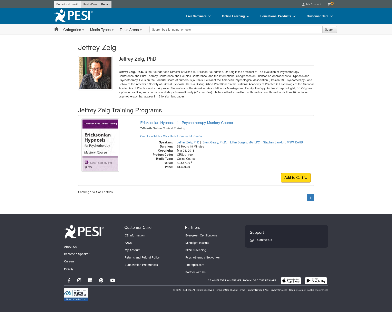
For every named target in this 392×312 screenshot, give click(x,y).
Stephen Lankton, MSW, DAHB (283, 142)
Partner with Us (195, 272)
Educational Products (275, 16)
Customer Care (317, 16)
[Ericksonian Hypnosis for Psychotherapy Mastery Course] (100, 145)
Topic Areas (129, 29)
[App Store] (291, 280)
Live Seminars (196, 16)
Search (329, 29)
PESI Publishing (195, 250)
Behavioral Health (67, 4)
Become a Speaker (76, 254)
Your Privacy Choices (275, 290)
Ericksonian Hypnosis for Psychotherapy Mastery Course (186, 122)
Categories (72, 29)
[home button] (56, 29)
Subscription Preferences (141, 265)
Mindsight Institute (197, 242)
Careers (69, 261)
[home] (73, 16)
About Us (70, 246)
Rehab (105, 4)
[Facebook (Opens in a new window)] (69, 280)
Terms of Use (222, 290)
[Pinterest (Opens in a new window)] (101, 280)
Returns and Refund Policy (142, 257)
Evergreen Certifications (201, 235)
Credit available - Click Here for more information (171, 136)
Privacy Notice (255, 290)
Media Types (100, 29)
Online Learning (233, 16)
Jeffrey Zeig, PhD (188, 142)
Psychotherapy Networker (202, 257)
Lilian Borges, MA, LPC (245, 142)
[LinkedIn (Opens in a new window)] (90, 280)
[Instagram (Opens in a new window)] (79, 280)
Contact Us (264, 240)
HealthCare (90, 4)
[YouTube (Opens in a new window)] (112, 280)
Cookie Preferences (317, 290)
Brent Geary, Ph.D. (215, 142)
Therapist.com (194, 265)
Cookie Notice (297, 290)
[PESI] (84, 232)
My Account (132, 250)
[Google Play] (316, 280)
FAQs (128, 242)
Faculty (68, 268)
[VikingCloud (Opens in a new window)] (76, 294)
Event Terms (238, 290)
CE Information (135, 235)
